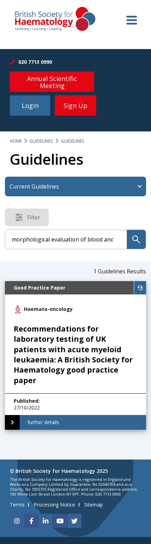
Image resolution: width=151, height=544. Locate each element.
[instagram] (17, 521)
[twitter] (74, 521)
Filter (36, 218)
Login (30, 105)
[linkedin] (46, 521)
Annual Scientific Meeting (52, 82)
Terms (17, 504)
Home (16, 141)
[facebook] (31, 521)
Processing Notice (54, 504)
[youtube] (60, 521)
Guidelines (41, 141)
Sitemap (93, 504)
